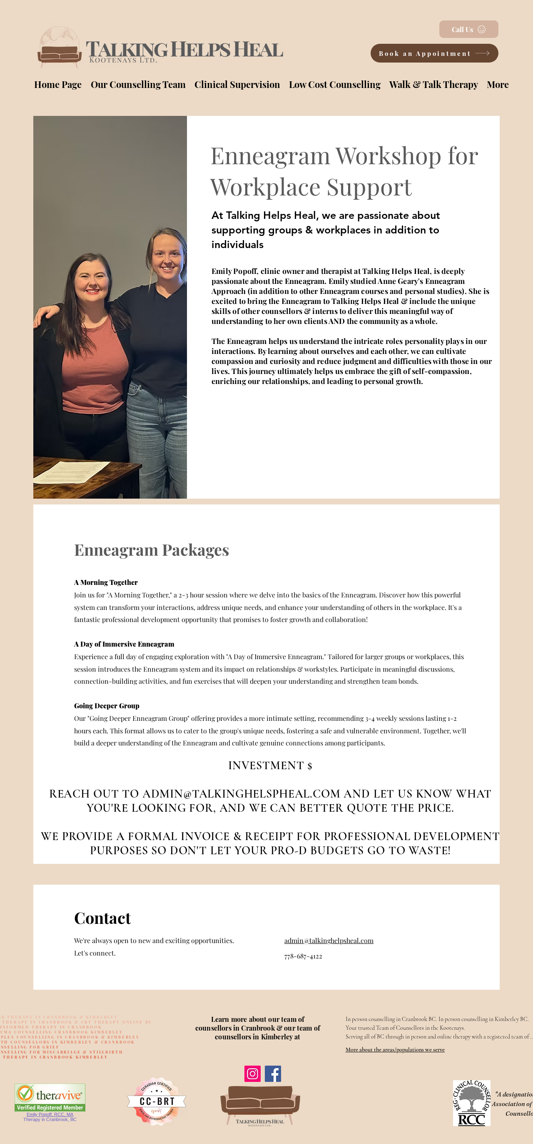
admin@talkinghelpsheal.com (329, 940)
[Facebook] (273, 1074)
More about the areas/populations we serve (395, 1049)
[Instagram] (252, 1074)
